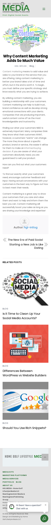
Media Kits (8, 472)
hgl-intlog (21, 66)
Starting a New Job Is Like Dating (26, 246)
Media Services (10, 479)
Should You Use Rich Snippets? (24, 428)
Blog (32, 66)
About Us (8, 485)
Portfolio (8, 482)
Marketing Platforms (15, 475)
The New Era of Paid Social (25, 240)
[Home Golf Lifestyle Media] (16, 11)
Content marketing (12, 71)
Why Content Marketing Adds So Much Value (25, 58)
